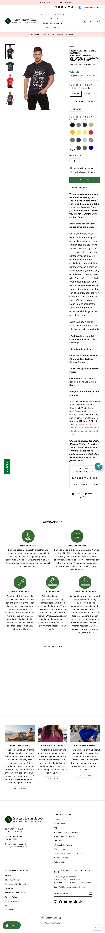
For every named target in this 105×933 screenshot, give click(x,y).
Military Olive (78, 147)
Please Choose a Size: (81, 86)
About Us (51, 27)
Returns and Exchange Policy (17, 884)
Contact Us (10, 910)
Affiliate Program (61, 849)
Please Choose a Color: (81, 118)
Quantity (75, 156)
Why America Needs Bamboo (66, 832)
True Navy (90, 147)
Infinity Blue (84, 140)
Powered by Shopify (52, 923)
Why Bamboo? (60, 824)
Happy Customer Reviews (65, 836)
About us (57, 820)
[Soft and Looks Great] (85, 733)
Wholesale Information (63, 845)
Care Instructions (85, 478)
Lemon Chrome (84, 132)
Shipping (73, 76)
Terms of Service (61, 858)
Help (7, 905)
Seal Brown (84, 124)
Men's (58, 14)
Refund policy (60, 862)
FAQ (55, 828)
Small (90, 101)
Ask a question (84, 485)
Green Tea (90, 124)
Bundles (47, 23)
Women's (46, 14)
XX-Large (76, 109)
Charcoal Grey (84, 147)
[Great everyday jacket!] (52, 733)
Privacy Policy (11, 897)
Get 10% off (7, 466)
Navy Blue (78, 140)
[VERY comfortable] (20, 733)
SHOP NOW (70, 35)
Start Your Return (12, 880)
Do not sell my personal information (69, 854)
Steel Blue (78, 124)
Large (87, 94)
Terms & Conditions (13, 901)
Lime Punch (78, 132)
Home (71, 47)
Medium (75, 94)
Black (72, 124)
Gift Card (58, 841)
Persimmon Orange (72, 132)
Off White (72, 147)
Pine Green (72, 140)
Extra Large (77, 101)
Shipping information (84, 470)
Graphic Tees (51, 19)
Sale (57, 23)
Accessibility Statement (15, 893)
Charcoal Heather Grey (90, 140)
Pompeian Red (90, 132)
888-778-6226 (11, 839)
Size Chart (9, 888)
